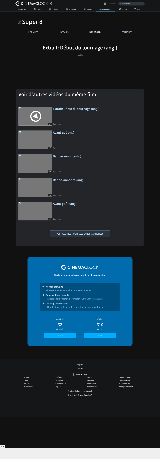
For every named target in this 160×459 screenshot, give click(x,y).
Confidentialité (81, 374)
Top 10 (124, 9)
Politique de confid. (126, 386)
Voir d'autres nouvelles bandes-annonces (80, 233)
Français (80, 369)
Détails (64, 32)
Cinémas (55, 9)
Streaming (72, 9)
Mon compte (91, 377)
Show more (98, 299)
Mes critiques (92, 386)
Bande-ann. (95, 32)
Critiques (127, 32)
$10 (100, 327)
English (80, 365)
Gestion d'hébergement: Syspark (80, 391)
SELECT (60, 335)
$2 (60, 327)
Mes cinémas (91, 383)
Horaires (33, 32)
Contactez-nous (124, 377)
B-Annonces (106, 9)
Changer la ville (124, 380)
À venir (89, 9)
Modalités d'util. (125, 383)
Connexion (111, 3)
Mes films (90, 380)
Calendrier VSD (61, 383)
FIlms (39, 9)
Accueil (23, 9)
